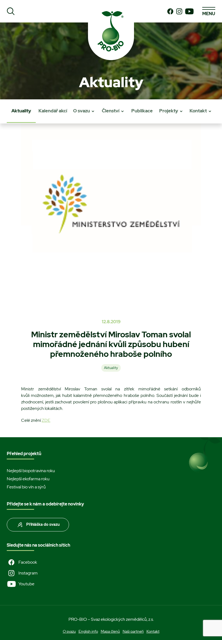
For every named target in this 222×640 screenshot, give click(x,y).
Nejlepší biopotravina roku (31, 471)
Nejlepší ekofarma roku (28, 479)
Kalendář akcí (52, 111)
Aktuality (21, 111)
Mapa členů (110, 631)
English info (88, 631)
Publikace (142, 111)
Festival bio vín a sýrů (26, 487)
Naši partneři (133, 631)
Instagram (28, 573)
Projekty (168, 111)
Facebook (27, 562)
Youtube (26, 584)
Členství (110, 111)
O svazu (81, 111)
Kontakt (198, 111)
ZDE (46, 420)
